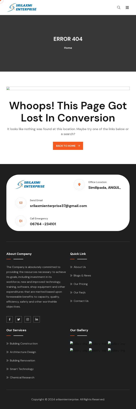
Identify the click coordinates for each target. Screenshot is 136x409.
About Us (80, 267)
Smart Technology (22, 369)
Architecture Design (23, 352)
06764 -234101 (43, 224)
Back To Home (66, 145)
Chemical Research (22, 377)
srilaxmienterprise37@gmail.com (58, 205)
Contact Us (81, 301)
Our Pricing (81, 284)
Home (68, 48)
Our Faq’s (80, 292)
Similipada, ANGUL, (104, 187)
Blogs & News (82, 275)
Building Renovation (22, 360)
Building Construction (24, 343)
